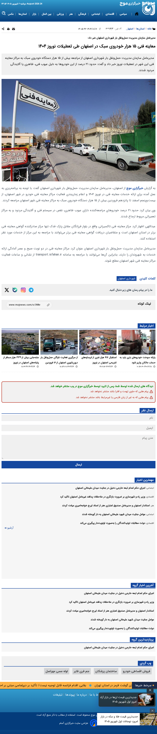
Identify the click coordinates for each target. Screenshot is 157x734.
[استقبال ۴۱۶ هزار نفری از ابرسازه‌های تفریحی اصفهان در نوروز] (98, 342)
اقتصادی (110, 14)
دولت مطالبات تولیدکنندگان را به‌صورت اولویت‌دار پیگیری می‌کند (121, 628)
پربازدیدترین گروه (143, 639)
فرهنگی (82, 14)
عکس (11, 14)
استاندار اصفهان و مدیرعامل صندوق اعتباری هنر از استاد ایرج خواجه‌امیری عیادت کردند (110, 611)
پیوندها (69, 694)
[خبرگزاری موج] (148, 8)
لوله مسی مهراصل (57, 671)
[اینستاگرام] (23, 290)
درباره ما (82, 694)
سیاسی (124, 14)
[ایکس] (7, 290)
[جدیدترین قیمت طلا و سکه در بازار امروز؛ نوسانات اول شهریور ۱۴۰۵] (148, 719)
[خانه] (137, 21)
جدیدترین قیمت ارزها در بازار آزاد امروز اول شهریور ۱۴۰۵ (118, 699)
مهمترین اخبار (145, 480)
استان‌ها (23, 14)
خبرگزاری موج (134, 188)
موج (92, 715)
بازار (34, 14)
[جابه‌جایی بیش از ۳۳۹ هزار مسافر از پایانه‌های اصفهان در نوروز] (20, 342)
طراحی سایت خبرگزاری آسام (73, 723)
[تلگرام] (31, 290)
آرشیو (10, 528)
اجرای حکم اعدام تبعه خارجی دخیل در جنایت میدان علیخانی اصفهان (119, 593)
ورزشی (61, 14)
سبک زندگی (103, 29)
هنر (71, 14)
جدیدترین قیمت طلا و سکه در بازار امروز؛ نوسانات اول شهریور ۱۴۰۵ (119, 719)
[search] (4, 13)
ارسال (78, 464)
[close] (150, 690)
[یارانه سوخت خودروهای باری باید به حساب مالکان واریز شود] (136, 342)
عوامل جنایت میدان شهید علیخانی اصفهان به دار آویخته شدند (122, 620)
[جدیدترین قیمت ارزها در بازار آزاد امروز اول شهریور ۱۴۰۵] (146, 700)
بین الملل (47, 14)
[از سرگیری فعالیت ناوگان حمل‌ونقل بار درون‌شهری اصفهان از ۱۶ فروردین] (59, 342)
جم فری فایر (81, 671)
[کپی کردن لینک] (29, 304)
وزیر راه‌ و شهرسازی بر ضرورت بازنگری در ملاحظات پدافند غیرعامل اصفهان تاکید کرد (111, 602)
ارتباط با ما (96, 694)
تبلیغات (58, 694)
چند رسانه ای (121, 29)
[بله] (15, 290)
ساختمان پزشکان (106, 671)
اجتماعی (96, 14)
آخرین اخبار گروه (143, 585)
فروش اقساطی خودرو (136, 671)
